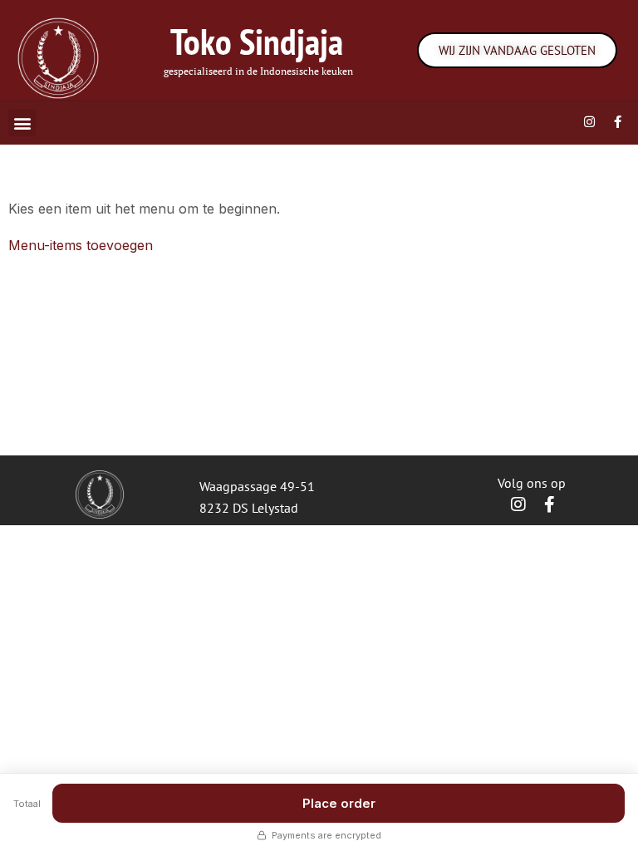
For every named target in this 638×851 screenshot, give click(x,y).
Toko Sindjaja (256, 41)
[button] (22, 122)
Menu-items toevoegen (80, 245)
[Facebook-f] (617, 121)
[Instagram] (589, 121)
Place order (338, 803)
